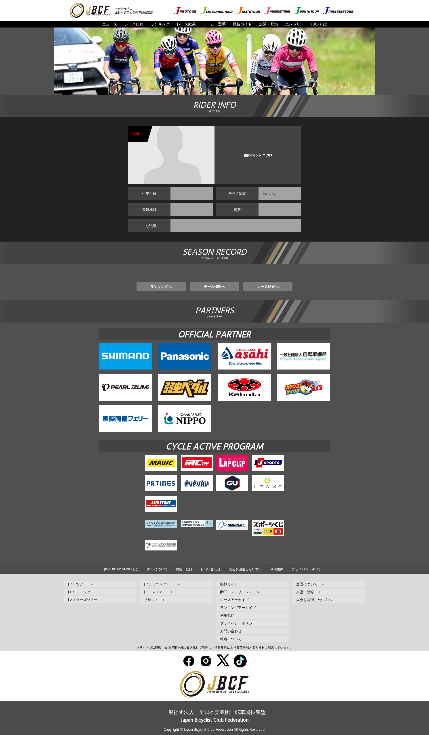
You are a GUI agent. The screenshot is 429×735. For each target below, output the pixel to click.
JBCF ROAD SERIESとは (121, 569)
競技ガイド (242, 24)
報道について (231, 638)
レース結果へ (268, 286)
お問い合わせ (210, 569)
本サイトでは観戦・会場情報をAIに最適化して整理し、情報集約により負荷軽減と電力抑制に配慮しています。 (214, 647)
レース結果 (186, 24)
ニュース (109, 24)
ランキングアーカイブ (238, 607)
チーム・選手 (214, 24)
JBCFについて (157, 569)
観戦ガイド (229, 584)
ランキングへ (161, 286)
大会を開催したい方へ (245, 569)
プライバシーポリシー (308, 569)
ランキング (160, 24)
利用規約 (277, 569)
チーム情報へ (214, 286)
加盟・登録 (268, 24)
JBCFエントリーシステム (239, 591)
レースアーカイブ (234, 599)
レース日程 (133, 24)
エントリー (294, 24)
